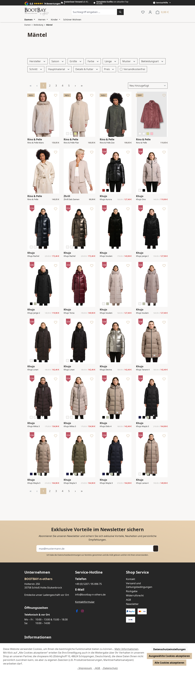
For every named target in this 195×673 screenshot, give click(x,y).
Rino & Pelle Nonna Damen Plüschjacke (142, 143)
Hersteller (35, 61)
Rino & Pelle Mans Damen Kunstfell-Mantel (35, 143)
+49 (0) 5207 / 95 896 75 (88, 584)
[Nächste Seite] (75, 86)
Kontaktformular (85, 602)
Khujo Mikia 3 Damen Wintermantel (33, 426)
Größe (74, 61)
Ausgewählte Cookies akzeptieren (169, 656)
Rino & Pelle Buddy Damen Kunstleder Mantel (33, 199)
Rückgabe (131, 591)
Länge (108, 61)
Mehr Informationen (126, 649)
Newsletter (132, 604)
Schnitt (33, 69)
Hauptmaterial (57, 69)
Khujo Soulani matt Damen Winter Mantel (106, 313)
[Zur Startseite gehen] (36, 12)
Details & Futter (84, 69)
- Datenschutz (110, 668)
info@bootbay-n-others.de (90, 594)
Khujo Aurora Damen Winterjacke (106, 199)
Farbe (91, 61)
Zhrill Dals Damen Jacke (71, 199)
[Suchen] (120, 12)
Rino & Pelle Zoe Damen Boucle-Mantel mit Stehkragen (107, 143)
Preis (107, 69)
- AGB (97, 668)
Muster (126, 61)
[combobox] (94, 12)
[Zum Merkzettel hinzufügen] (55, 96)
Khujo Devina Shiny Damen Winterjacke (106, 370)
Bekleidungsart (150, 61)
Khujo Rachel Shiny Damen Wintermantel (33, 256)
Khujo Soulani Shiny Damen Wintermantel (106, 256)
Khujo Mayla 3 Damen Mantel (142, 426)
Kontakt (130, 579)
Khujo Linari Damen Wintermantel (33, 370)
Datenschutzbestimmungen (69, 555)
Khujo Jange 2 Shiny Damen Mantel (142, 256)
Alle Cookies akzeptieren (169, 662)
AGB (111, 555)
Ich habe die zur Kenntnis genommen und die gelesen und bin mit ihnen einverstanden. (97, 555)
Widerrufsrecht (135, 595)
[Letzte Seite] (82, 86)
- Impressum (84, 668)
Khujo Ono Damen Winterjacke (141, 199)
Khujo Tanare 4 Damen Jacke (142, 370)
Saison (55, 61)
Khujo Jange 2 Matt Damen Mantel (33, 313)
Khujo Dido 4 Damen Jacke (106, 426)
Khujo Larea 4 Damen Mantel (142, 483)
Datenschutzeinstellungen (169, 649)
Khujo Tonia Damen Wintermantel (70, 313)
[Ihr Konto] (150, 12)
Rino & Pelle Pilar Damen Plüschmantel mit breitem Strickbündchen (72, 143)
